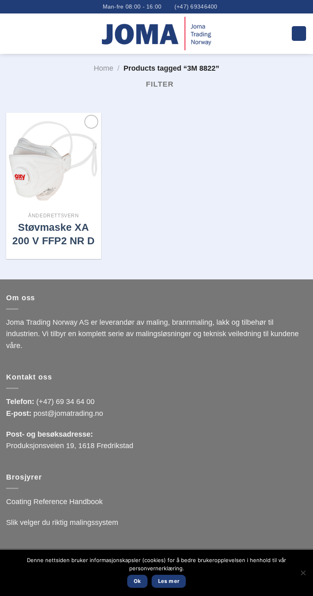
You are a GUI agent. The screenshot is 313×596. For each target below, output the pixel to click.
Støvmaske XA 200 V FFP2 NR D (53, 233)
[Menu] (299, 33)
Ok (137, 581)
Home (103, 68)
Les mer (169, 581)
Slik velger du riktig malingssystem (62, 522)
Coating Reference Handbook (54, 502)
